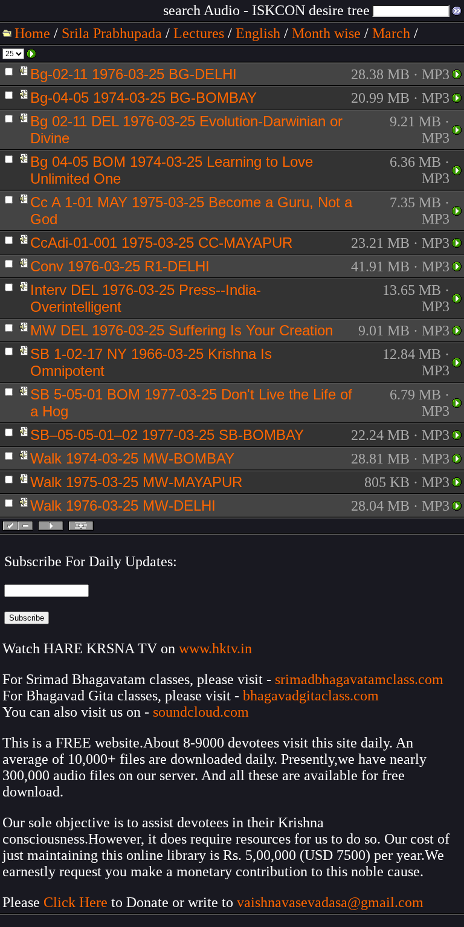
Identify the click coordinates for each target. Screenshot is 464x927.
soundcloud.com (201, 712)
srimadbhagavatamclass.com (359, 679)
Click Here (76, 902)
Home (32, 33)
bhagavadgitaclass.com (311, 695)
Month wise (326, 33)
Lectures (198, 33)
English (258, 33)
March (391, 33)
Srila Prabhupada (112, 33)
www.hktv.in (215, 648)
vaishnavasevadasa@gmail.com (332, 902)
